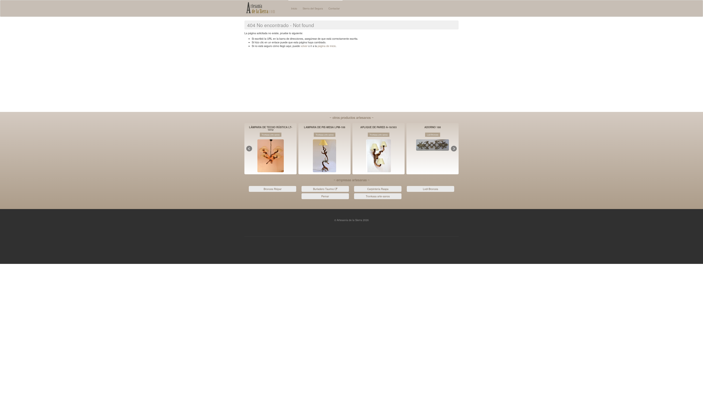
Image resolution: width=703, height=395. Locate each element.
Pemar (325, 196)
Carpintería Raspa (377, 189)
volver (304, 46)
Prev (249, 149)
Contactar (334, 8)
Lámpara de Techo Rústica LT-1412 (270, 128)
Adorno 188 (432, 127)
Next (454, 149)
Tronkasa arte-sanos (378, 196)
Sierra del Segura (313, 8)
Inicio (294, 8)
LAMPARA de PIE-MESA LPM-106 (324, 127)
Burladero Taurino (324, 189)
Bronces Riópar (273, 189)
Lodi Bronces (430, 189)
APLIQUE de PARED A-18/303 (378, 127)
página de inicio (327, 46)
